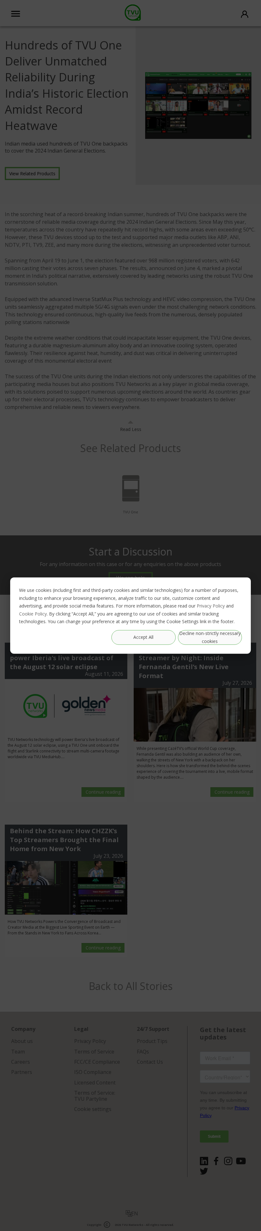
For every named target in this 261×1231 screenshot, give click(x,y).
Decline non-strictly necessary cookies (210, 637)
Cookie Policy (33, 613)
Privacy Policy (211, 606)
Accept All (143, 637)
